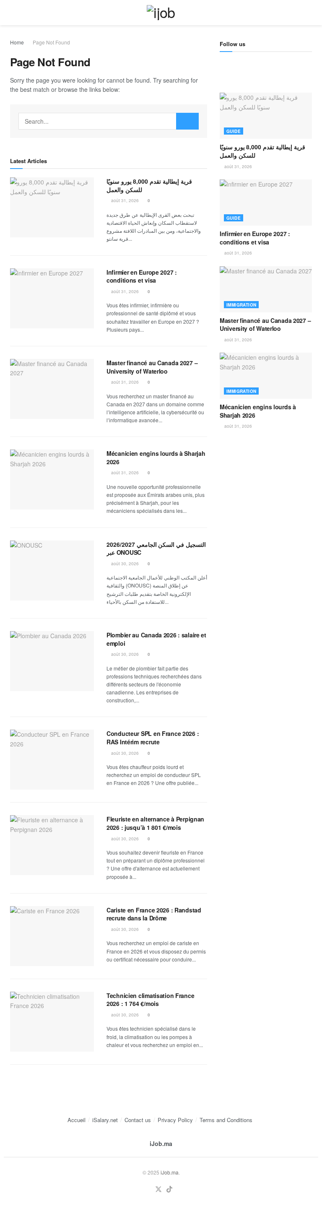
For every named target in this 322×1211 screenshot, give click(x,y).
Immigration (241, 305)
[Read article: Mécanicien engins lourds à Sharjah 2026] (52, 479)
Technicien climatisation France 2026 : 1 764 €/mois (150, 999)
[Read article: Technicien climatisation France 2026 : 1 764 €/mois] (52, 1022)
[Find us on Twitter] (158, 1189)
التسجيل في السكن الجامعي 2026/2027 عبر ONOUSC (156, 548)
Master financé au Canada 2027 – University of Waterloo (151, 367)
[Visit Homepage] (161, 12)
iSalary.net (105, 1120)
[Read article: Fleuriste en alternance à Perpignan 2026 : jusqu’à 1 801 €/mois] (52, 845)
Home (17, 42)
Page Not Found (51, 42)
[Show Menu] (13, 12)
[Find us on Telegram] (223, 65)
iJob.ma (161, 1143)
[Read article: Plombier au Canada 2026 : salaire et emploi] (52, 661)
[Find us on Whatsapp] (251, 65)
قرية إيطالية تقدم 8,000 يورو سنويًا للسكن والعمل (149, 185)
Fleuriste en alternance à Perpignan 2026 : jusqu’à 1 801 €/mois (155, 823)
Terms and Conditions (226, 1120)
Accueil (77, 1120)
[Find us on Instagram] (237, 65)
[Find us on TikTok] (169, 1189)
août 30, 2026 (124, 564)
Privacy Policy (175, 1120)
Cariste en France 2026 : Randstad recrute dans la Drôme (153, 914)
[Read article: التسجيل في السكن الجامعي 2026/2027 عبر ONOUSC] (52, 570)
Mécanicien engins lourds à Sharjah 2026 (155, 457)
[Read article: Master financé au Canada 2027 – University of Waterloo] (52, 389)
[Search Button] (308, 12)
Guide (233, 131)
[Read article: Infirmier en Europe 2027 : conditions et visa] (52, 298)
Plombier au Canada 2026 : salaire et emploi (156, 639)
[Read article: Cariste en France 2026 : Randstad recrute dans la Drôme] (52, 936)
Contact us (138, 1120)
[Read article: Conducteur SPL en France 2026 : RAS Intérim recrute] (52, 760)
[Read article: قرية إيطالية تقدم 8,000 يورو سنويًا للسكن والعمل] (52, 207)
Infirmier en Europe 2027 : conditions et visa (141, 276)
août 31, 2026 (124, 200)
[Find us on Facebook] (265, 65)
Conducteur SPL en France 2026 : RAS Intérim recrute (152, 737)
